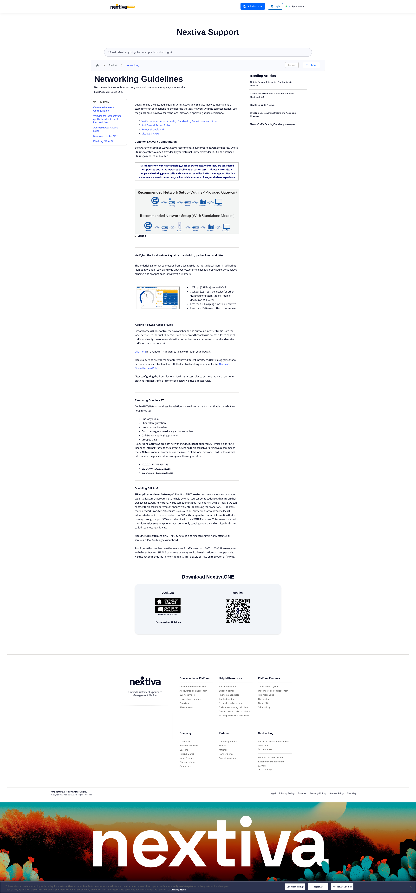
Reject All (318, 886)
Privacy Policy (178, 889)
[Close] (410, 886)
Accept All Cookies (342, 886)
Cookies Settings (295, 886)
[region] (208, 887)
